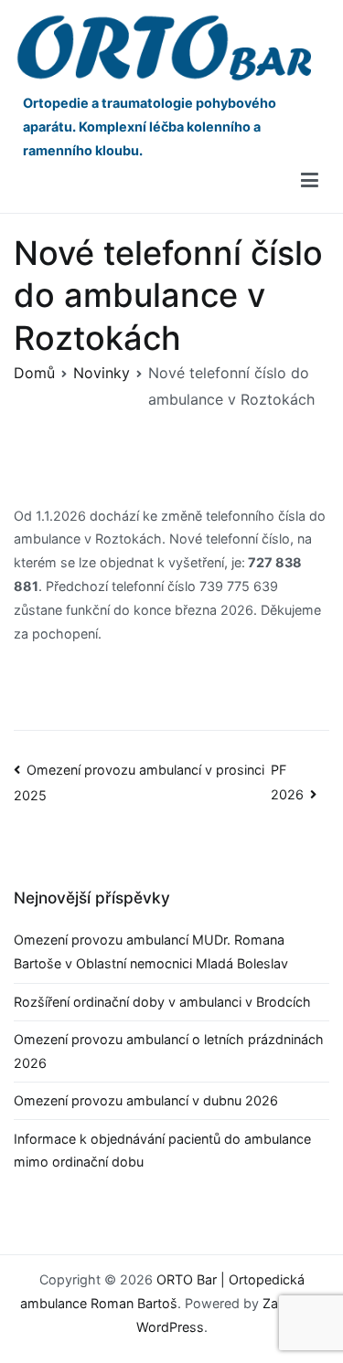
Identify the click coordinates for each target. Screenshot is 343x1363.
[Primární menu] (309, 181)
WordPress (170, 1327)
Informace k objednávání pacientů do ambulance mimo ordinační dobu (162, 1150)
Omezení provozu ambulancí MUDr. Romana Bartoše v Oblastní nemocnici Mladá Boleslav (154, 951)
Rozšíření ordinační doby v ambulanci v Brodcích (162, 1001)
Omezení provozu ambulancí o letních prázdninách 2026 (169, 1051)
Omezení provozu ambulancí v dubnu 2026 (146, 1100)
